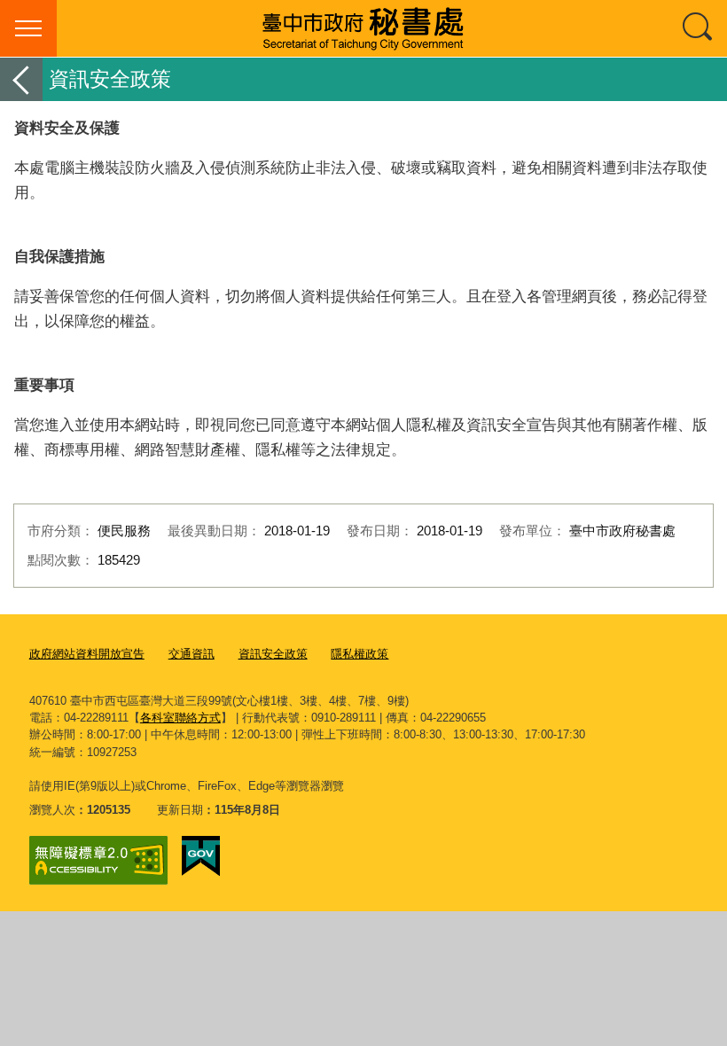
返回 (21, 79)
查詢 (698, 28)
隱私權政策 (359, 653)
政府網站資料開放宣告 (87, 653)
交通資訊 (191, 653)
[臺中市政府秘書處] (363, 28)
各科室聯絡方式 (180, 717)
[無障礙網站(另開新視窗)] (98, 860)
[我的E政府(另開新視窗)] (201, 856)
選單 (28, 28)
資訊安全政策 (273, 653)
